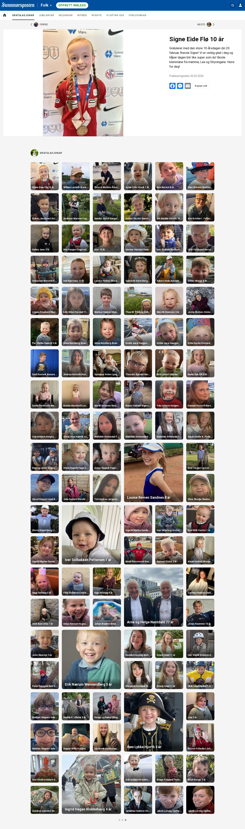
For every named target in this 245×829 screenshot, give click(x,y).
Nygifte (97, 15)
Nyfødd (82, 15)
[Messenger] (180, 86)
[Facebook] (172, 86)
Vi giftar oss (115, 15)
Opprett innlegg (72, 5)
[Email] (188, 86)
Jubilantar (46, 15)
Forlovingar (137, 15)
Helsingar (66, 15)
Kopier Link (201, 85)
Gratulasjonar (23, 17)
